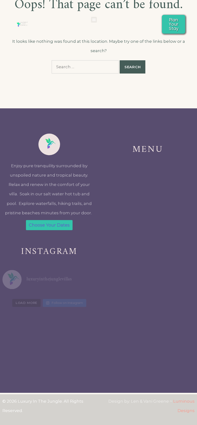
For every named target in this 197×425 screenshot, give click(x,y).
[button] (94, 20)
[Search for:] (85, 67)
